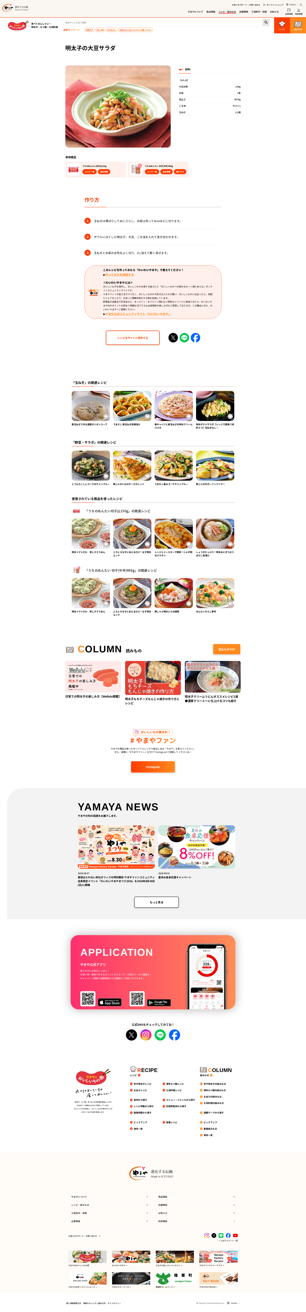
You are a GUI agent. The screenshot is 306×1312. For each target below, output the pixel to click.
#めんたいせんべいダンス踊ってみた (136, 29)
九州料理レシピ (174, 1090)
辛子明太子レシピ (143, 1083)
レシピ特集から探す (144, 1106)
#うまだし (111, 29)
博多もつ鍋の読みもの (215, 1090)
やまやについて (195, 11)
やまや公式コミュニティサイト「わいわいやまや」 (138, 314)
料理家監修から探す (176, 1106)
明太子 (182, 99)
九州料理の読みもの (214, 1103)
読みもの (204, 1075)
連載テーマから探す (214, 1112)
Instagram (153, 767)
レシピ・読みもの (227, 11)
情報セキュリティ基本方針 (94, 1303)
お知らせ (274, 11)
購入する (180, 171)
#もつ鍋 (100, 29)
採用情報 (298, 13)
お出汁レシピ (140, 1090)
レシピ (133, 1075)
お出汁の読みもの (213, 1096)
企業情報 (289, 13)
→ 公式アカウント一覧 (228, 1240)
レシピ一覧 (89, 171)
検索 (266, 22)
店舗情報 (243, 11)
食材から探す (140, 1099)
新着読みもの (210, 1128)
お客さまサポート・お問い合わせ (246, 5)
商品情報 (210, 11)
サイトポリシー (114, 1303)
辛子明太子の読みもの (215, 1083)
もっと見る (156, 902)
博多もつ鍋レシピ (175, 1083)
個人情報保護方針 (73, 1303)
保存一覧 (138, 1128)
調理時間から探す (143, 1112)
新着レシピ (171, 1122)
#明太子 (89, 29)
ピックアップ (140, 1122)
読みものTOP (227, 649)
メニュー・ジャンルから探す (180, 1099)
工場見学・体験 (259, 11)
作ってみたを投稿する (119, 274)
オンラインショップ (275, 5)
